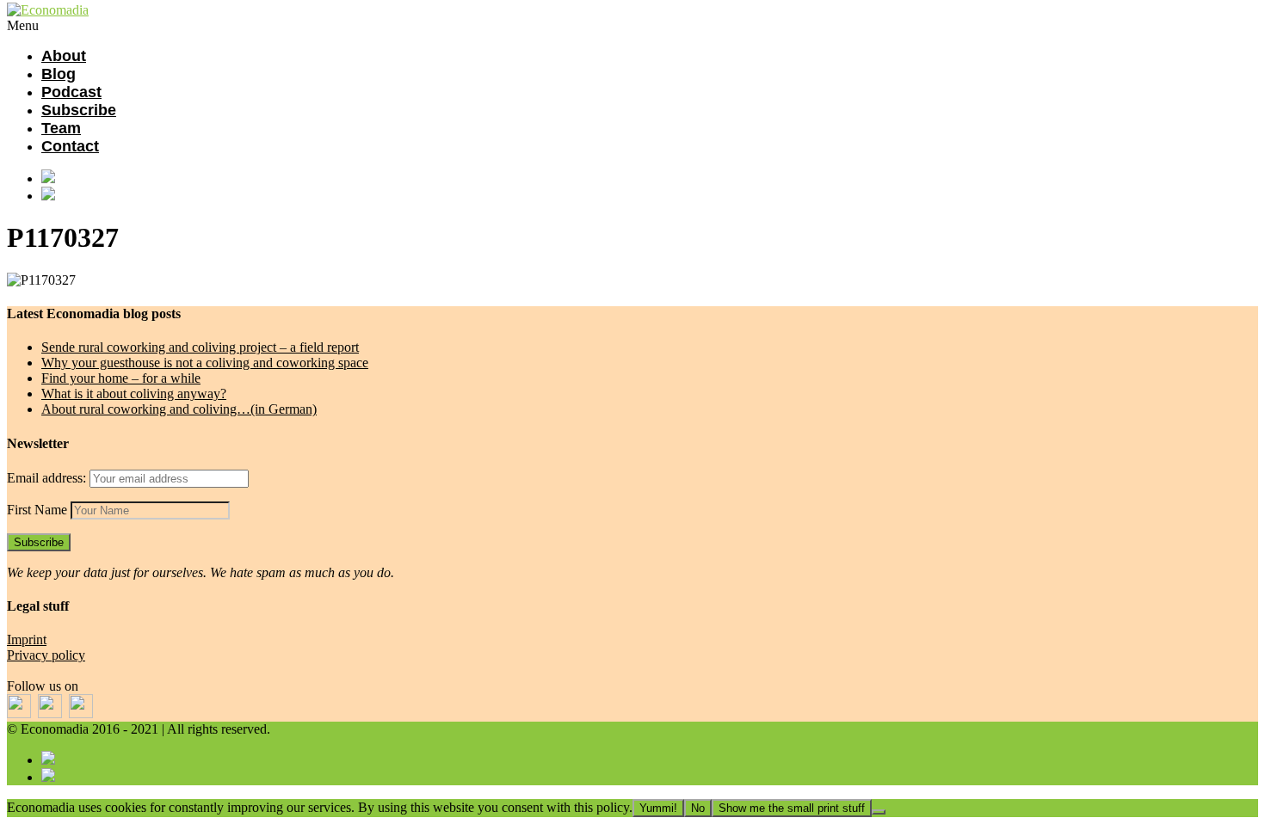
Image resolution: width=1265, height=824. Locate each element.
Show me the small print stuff (792, 808)
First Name (37, 509)
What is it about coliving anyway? (133, 393)
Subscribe (78, 110)
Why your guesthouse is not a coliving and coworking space (204, 362)
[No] (879, 812)
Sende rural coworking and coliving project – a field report (200, 347)
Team (61, 128)
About (63, 56)
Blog (58, 74)
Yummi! (658, 808)
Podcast (71, 92)
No (698, 808)
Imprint (26, 639)
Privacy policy (46, 655)
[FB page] (649, 178)
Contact (70, 146)
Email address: (48, 477)
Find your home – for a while (121, 378)
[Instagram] (649, 195)
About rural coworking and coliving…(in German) (179, 409)
